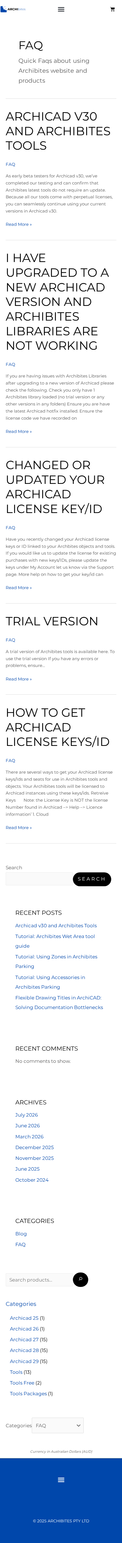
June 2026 (27, 1125)
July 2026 (26, 1115)
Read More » (19, 224)
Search (14, 867)
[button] (61, 9)
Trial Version (52, 621)
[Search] (80, 1279)
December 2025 (34, 1147)
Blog (21, 1234)
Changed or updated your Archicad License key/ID (55, 487)
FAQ (10, 164)
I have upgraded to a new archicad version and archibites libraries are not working (57, 301)
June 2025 (27, 1169)
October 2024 (32, 1180)
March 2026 (29, 1136)
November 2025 (34, 1158)
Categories (19, 1425)
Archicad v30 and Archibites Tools (58, 131)
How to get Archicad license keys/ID (58, 727)
